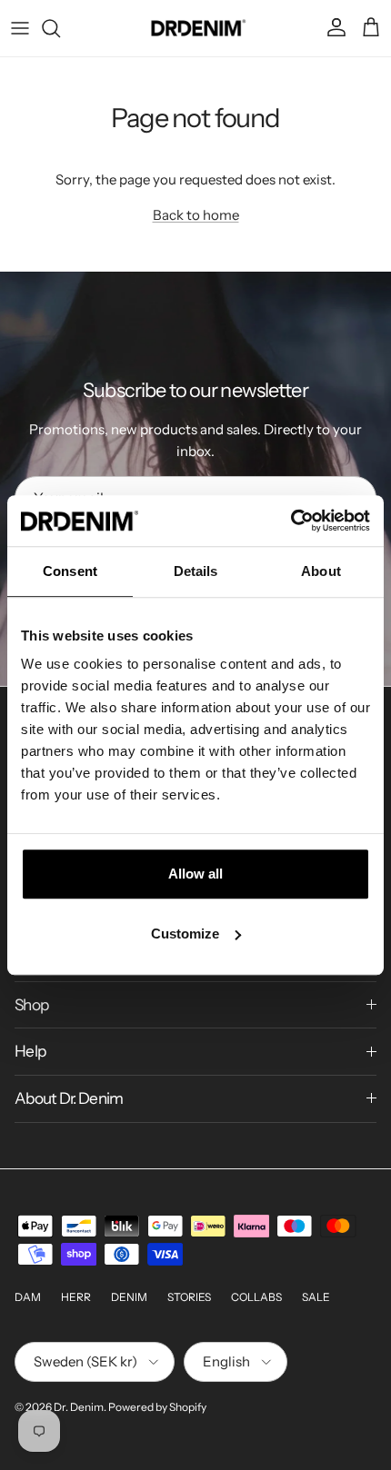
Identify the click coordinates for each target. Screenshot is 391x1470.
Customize (185, 933)
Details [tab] (196, 571)
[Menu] (20, 28)
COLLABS (256, 1297)
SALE (316, 1297)
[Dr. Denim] (196, 28)
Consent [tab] (70, 571)
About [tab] (321, 571)
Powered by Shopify (157, 1407)
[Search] (60, 28)
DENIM (129, 1297)
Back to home (196, 214)
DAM (28, 1297)
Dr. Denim (79, 1407)
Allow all (195, 873)
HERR (76, 1297)
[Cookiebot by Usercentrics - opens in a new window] (290, 520)
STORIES (189, 1297)
